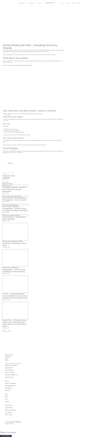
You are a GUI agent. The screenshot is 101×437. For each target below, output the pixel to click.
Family (39, 3)
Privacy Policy (9, 405)
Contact (74, 3)
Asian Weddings (9, 370)
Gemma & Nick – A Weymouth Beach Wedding (14, 218)
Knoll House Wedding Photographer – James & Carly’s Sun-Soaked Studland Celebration (15, 208)
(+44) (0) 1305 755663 (13, 422)
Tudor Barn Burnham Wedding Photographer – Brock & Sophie (14, 199)
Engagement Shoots (10, 385)
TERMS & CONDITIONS (10, 410)
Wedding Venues (9, 377)
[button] (25, 3)
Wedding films (9, 367)
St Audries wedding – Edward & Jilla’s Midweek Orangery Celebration (14, 189)
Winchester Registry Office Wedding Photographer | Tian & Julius (14, 243)
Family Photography (10, 383)
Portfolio (31, 3)
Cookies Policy (9, 407)
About (6, 394)
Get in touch (7, 115)
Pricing (7, 381)
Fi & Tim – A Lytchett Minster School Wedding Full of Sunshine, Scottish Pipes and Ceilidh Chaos (15, 296)
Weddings (22, 3)
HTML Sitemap (8, 414)
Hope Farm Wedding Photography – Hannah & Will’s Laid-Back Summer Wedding (14, 270)
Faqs (6, 396)
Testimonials (8, 388)
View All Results (5, 182)
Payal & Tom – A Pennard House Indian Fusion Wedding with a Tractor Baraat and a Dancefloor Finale (14, 323)
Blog (67, 3)
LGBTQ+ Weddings (10, 372)
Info (61, 3)
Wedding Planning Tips (11, 374)
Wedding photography (11, 365)
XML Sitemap (8, 412)
